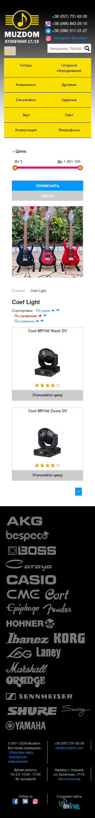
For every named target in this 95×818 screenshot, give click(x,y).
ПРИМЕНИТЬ (47, 185)
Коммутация (26, 129)
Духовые (69, 84)
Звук (26, 114)
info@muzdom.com (69, 747)
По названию (26, 315)
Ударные (69, 99)
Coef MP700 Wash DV (47, 330)
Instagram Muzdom (69, 37)
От (17, 161)
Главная (18, 290)
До (60, 161)
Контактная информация (17, 758)
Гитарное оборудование (69, 67)
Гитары (26, 65)
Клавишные (26, 84)
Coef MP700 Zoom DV (47, 410)
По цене (43, 310)
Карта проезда (69, 778)
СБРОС (47, 195)
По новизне (24, 320)
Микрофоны (69, 129)
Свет (69, 114)
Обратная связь (21, 752)
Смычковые (26, 99)
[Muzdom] (22, 26)
